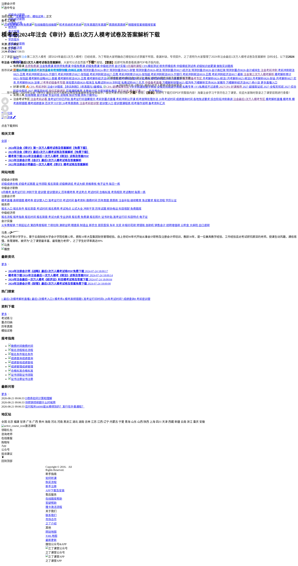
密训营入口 (41, 200)
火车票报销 (8, 225)
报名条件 (19, 208)
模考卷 (29, 200)
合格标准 (105, 192)
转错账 (141, 225)
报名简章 (53, 183)
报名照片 (95, 216)
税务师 (12, 27)
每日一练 (114, 183)
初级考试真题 (27, 183)
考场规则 (117, 192)
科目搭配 (124, 208)
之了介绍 (51, 523)
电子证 (143, 216)
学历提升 (13, 39)
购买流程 (51, 482)
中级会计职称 (16, 18)
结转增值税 (173, 225)
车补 (113, 225)
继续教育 (136, 200)
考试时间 (93, 192)
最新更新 (51, 540)
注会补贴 (124, 200)
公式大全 (77, 208)
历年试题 (101, 208)
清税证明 (65, 225)
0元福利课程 (134, 66)
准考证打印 (19, 192)
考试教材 (129, 192)
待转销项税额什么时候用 (40, 402)
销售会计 (160, 225)
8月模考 (6, 192)
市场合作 (51, 519)
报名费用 (54, 208)
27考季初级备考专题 (53, 82)
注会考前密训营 (90, 103)
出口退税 (204, 225)
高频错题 (19, 200)
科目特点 (133, 216)
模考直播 (7, 200)
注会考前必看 (39, 99)
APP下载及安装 (55, 490)
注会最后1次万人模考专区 (249, 99)
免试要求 (148, 200)
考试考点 (82, 192)
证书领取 (42, 183)
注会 (24, 56)
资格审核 (91, 183)
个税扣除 (53, 225)
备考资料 (80, 200)
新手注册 (51, 486)
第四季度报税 (39, 225)
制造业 (84, 225)
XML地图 (51, 535)
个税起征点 (23, 225)
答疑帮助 (51, 502)
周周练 (114, 200)
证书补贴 (107, 216)
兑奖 (119, 225)
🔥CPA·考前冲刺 (36, 86)
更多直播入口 (269, 82)
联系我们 (51, 515)
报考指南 (19, 216)
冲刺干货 (32, 192)
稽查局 (75, 225)
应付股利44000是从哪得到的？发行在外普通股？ (55, 406)
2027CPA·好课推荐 (231, 86)
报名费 (76, 216)
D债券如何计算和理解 (38, 398)
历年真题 (104, 200)
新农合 (93, 225)
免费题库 (135, 208)
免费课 (85, 216)
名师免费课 (31, 66)
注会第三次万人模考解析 (259, 74)
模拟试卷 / (39, 16)
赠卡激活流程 (54, 507)
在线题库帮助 (54, 498)
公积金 (185, 225)
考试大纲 (80, 183)
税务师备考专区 (193, 78)
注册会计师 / (24, 16)
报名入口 (7, 208)
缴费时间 (92, 200)
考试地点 (66, 208)
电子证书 (103, 183)
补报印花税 (129, 225)
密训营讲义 (54, 192)
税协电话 (113, 208)
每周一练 (140, 192)
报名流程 (160, 200)
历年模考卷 (68, 192)
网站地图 (51, 531)
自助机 (150, 225)
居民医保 (104, 225)
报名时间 (31, 216)
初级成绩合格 (10, 183)
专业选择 (66, 216)
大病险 (194, 225)
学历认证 (171, 200)
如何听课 (51, 478)
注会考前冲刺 (269, 70)
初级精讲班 (66, 183)
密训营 (42, 192)
